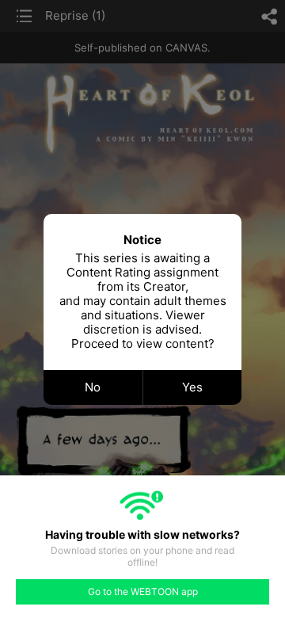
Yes (192, 387)
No (93, 387)
